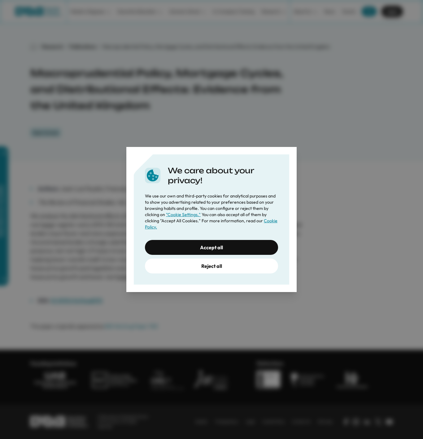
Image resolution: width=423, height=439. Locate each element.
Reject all (211, 266)
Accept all (211, 247)
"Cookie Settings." (183, 214)
